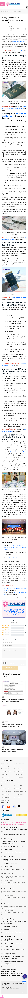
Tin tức (6, 11)
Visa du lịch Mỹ (17, 788)
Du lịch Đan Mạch (5, 794)
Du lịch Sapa (17, 766)
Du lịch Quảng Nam (6, 771)
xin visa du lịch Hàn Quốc (14, 114)
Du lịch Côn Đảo (5, 777)
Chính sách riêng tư (9, 991)
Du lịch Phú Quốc (18, 774)
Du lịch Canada (5, 786)
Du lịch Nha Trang (18, 771)
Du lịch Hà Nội (4, 763)
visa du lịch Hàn (18, 50)
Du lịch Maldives (5, 800)
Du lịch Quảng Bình (6, 769)
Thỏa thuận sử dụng (18, 991)
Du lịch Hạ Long (5, 766)
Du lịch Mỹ (16, 783)
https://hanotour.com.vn (16, 558)
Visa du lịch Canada (6, 791)
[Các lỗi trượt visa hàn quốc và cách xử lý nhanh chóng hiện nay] (14, 687)
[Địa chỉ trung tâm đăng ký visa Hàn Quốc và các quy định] (14, 737)
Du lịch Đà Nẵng (18, 769)
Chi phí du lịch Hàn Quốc (19, 297)
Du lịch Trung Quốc (6, 797)
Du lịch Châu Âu (5, 788)
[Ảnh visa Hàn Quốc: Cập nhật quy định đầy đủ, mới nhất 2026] (14, 712)
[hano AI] (24, 976)
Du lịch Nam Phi (18, 786)
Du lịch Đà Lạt (4, 774)
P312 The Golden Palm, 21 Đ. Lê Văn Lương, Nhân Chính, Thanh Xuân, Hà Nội (15, 547)
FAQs (3, 991)
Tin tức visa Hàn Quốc (15, 11)
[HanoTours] (2, 11)
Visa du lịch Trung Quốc (20, 791)
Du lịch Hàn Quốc (18, 794)
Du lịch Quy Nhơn (18, 777)
